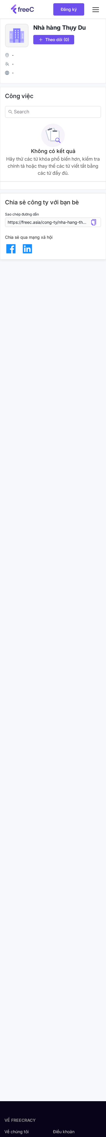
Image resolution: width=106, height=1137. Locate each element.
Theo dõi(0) (57, 39)
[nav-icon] (96, 9)
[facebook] (11, 249)
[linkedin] (27, 249)
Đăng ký (69, 9)
